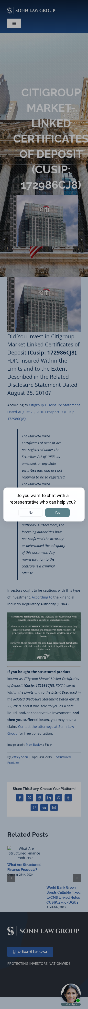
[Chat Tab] (44, 504)
